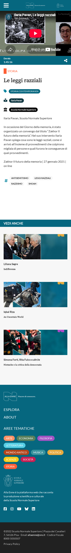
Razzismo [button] (16, 183)
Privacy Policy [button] (12, 543)
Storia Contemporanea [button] (24, 91)
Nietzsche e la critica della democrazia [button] (23, 364)
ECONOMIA (26, 438)
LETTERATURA (14, 445)
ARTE (9, 438)
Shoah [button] (32, 183)
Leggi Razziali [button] (43, 178)
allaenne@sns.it (36, 534)
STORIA (10, 466)
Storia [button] (12, 71)
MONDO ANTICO (16, 452)
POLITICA (55, 452)
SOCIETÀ (28, 459)
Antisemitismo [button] (19, 178)
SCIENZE (11, 459)
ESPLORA (11, 409)
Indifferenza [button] (9, 269)
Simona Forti (11, 359)
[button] (65, 60)
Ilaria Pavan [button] (16, 100)
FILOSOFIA (46, 438)
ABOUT (10, 417)
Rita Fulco (25, 359)
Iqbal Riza (9, 311)
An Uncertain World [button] (13, 317)
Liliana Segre (11, 263)
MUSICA (38, 452)
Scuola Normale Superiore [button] (23, 109)
